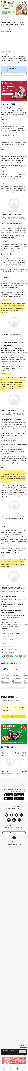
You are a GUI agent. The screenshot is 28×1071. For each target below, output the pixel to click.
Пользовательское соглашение (11, 827)
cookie (3, 1053)
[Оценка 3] (7, 646)
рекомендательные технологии (9, 1052)
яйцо (2, 688)
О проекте (6, 825)
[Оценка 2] (5, 646)
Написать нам (14, 833)
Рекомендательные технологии (9, 829)
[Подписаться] (17, 752)
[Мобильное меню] (1, 2)
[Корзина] (22, 2)
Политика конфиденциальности (17, 825)
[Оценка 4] (10, 646)
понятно (22, 1051)
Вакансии (21, 827)
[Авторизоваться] (25, 2)
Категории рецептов (21, 829)
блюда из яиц (9, 688)
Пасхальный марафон (19, 688)
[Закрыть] (26, 1045)
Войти (14, 716)
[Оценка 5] (12, 646)
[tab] (4, 1068)
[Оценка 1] (3, 646)
